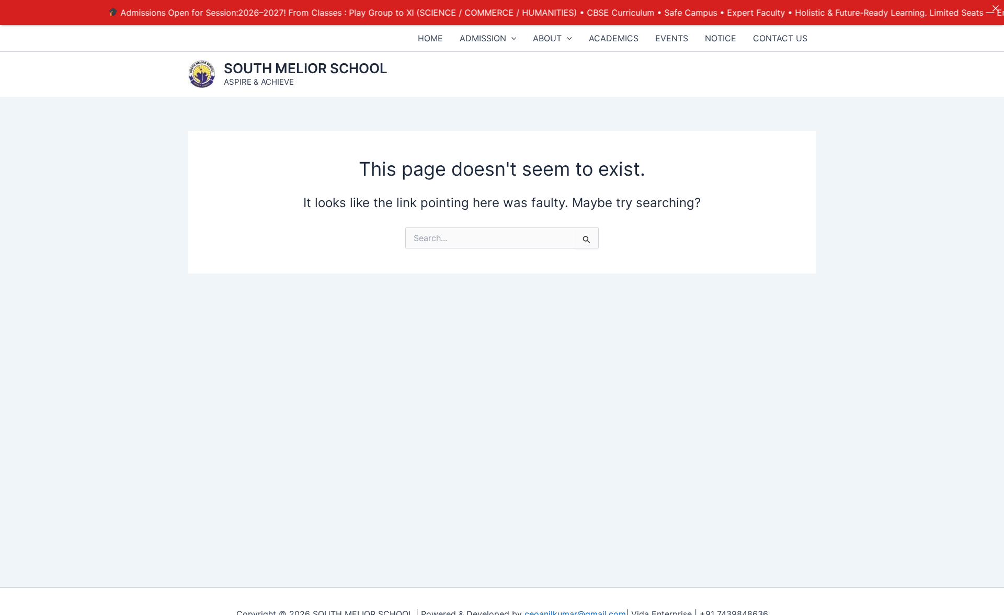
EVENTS (671, 38)
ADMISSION (483, 38)
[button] (511, 38)
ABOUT (547, 38)
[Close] (995, 8)
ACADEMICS (613, 38)
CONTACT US (780, 38)
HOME (430, 38)
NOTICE (720, 38)
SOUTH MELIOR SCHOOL (305, 68)
